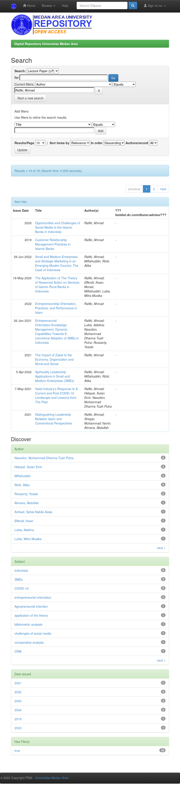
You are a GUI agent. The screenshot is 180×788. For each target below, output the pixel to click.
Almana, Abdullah (26, 503)
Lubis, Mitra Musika (27, 539)
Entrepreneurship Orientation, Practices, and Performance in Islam (56, 308)
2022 (18, 692)
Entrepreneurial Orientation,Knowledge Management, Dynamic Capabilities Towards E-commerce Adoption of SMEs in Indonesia (57, 331)
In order (97, 143)
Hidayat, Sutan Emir (28, 467)
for (16, 77)
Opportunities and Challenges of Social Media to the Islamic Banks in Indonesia (57, 227)
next (163, 189)
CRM (18, 651)
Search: (20, 71)
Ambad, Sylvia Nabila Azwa (33, 512)
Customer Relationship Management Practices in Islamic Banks (52, 244)
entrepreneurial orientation (32, 597)
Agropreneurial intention (31, 606)
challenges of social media (32, 633)
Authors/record (137, 143)
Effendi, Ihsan (23, 521)
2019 (18, 719)
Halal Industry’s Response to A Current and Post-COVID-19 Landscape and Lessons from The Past (56, 395)
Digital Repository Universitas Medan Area (46, 43)
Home (30, 5)
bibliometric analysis (28, 624)
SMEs (18, 579)
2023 (18, 728)
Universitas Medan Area (51, 777)
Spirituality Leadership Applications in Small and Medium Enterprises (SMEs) (54, 376)
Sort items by (59, 143)
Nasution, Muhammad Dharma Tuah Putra (44, 458)
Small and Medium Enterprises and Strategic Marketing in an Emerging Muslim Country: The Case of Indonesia (56, 263)
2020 (18, 701)
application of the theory (31, 615)
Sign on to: (155, 5)
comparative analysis (29, 642)
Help (65, 5)
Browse (47, 5)
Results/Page (24, 143)
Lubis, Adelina (24, 530)
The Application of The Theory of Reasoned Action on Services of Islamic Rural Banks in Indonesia (57, 284)
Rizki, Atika (22, 485)
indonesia (21, 570)
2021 (18, 683)
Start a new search (30, 98)
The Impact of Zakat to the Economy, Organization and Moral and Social (54, 359)
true (17, 750)
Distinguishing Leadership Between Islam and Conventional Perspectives (53, 418)
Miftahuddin (22, 476)
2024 (18, 710)
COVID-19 (21, 588)
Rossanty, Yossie (26, 494)
